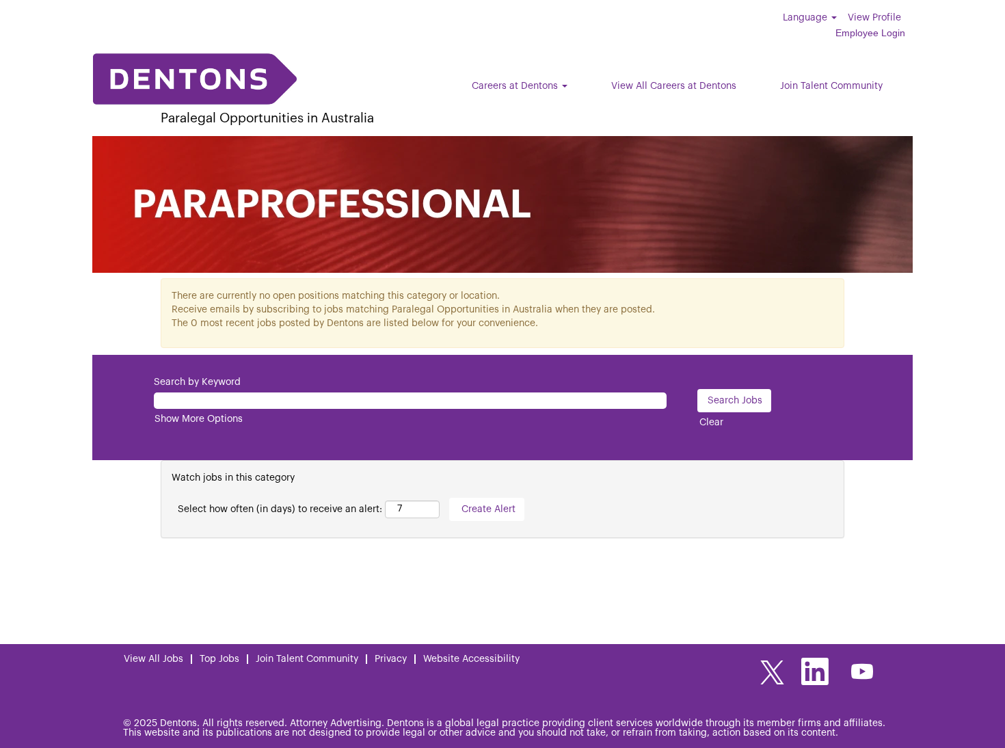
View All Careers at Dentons (673, 86)
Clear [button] (711, 422)
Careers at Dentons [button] (516, 86)
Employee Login (870, 32)
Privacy (391, 659)
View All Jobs (153, 659)
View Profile (874, 18)
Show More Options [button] (199, 419)
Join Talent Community (831, 86)
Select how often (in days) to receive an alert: (280, 509)
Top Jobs (219, 659)
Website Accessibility (471, 659)
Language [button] (806, 18)
